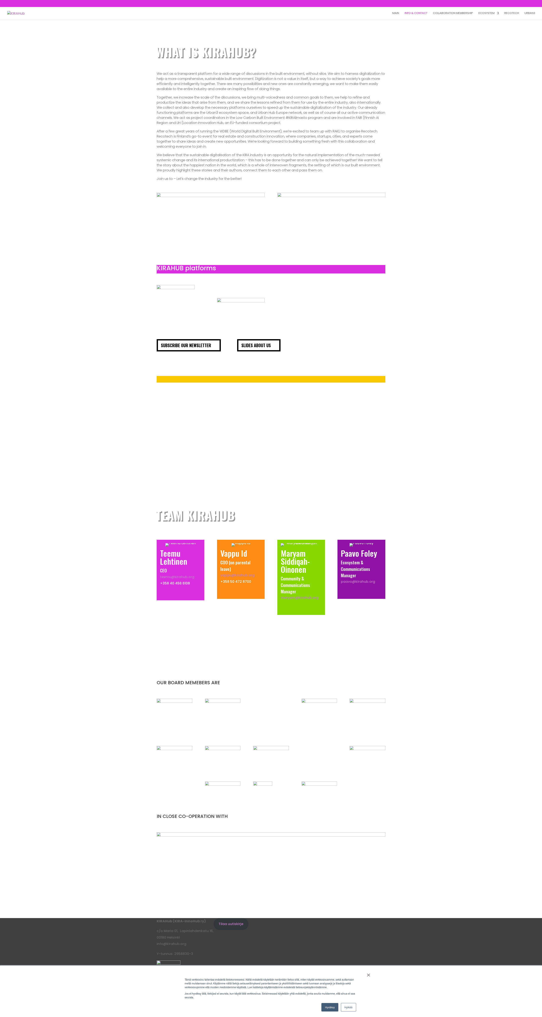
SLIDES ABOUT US (256, 345)
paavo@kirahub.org (358, 581)
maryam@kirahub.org (299, 597)
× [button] (368, 973)
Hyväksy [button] (330, 1007)
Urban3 (529, 13)
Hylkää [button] (348, 1007)
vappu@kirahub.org (237, 575)
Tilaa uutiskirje (230, 923)
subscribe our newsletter (186, 345)
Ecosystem (486, 13)
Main (395, 13)
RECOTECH (511, 13)
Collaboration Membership (453, 13)
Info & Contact (416, 13)
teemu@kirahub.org (177, 576)
